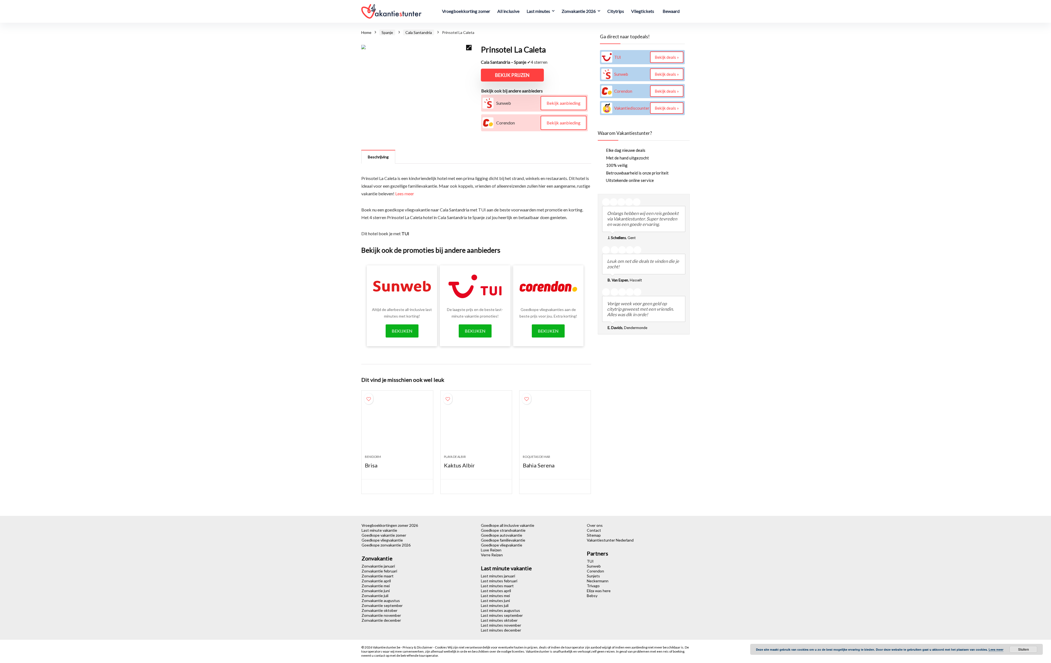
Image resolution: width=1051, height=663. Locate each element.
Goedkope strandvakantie (503, 530)
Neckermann (597, 580)
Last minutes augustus (500, 610)
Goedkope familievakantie (503, 540)
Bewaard (671, 11)
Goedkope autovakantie (501, 535)
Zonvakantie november (381, 615)
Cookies (441, 647)
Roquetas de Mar (536, 456)
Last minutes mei (495, 595)
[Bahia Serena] (555, 425)
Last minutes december (501, 630)
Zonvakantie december (381, 620)
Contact (594, 530)
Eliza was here (599, 590)
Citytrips (615, 11)
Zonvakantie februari (379, 571)
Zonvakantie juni (376, 590)
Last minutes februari (499, 580)
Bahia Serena (539, 465)
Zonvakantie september (382, 605)
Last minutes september (502, 615)
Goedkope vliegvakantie (382, 540)
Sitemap (594, 535)
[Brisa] (397, 425)
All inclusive (508, 11)
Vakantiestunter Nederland (610, 540)
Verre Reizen (492, 554)
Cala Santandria (418, 32)
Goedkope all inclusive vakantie (507, 525)
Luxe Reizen (491, 550)
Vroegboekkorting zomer (466, 11)
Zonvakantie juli (375, 595)
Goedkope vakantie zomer (384, 535)
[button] (469, 47)
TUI (590, 561)
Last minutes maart (497, 585)
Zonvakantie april (376, 580)
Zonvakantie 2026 (579, 11)
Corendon (595, 571)
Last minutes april (496, 590)
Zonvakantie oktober (379, 610)
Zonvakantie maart (378, 576)
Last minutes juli (495, 605)
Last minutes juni (495, 600)
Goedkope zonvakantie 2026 (386, 545)
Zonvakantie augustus (381, 600)
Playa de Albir (455, 456)
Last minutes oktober (499, 620)
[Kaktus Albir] (476, 425)
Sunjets (593, 576)
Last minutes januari (498, 576)
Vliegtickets (642, 11)
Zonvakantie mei (376, 585)
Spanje (387, 32)
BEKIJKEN (402, 330)
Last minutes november (501, 625)
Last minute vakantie (379, 530)
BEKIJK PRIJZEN (512, 75)
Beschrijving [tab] (378, 157)
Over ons (595, 525)
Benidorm (373, 456)
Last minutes (538, 11)
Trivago (593, 585)
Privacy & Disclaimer (418, 647)
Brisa (371, 465)
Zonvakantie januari (378, 566)
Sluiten (1023, 649)
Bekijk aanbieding (564, 103)
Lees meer (404, 193)
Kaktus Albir (459, 465)
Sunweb (594, 566)
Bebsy (592, 595)
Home (366, 32)
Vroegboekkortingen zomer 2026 (390, 525)
